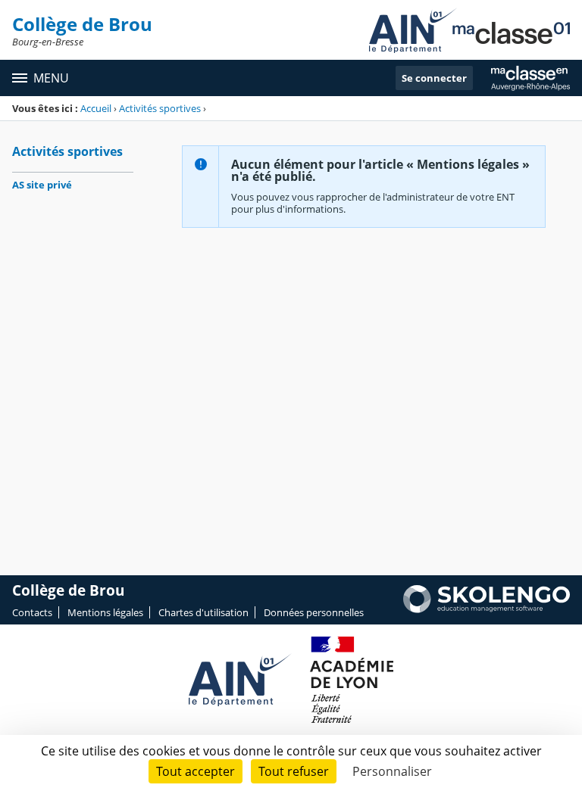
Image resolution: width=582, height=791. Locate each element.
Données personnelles (314, 612)
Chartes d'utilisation (203, 612)
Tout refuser (293, 771)
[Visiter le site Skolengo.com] (486, 609)
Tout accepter (195, 771)
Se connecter (434, 78)
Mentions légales (105, 612)
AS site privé (42, 185)
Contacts (32, 612)
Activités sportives (160, 108)
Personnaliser (392, 771)
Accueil (95, 108)
